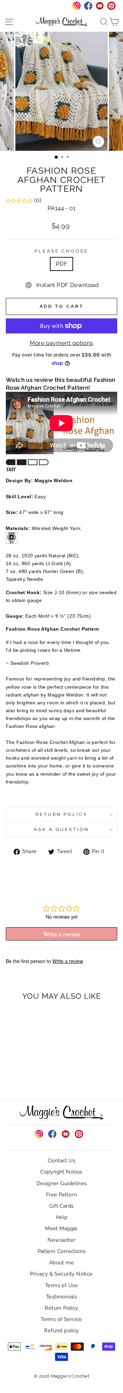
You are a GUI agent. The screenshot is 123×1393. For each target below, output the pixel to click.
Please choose (62, 251)
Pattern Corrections (62, 1251)
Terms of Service (61, 1319)
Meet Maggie (61, 1228)
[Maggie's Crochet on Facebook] (52, 1134)
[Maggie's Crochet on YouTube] (66, 1134)
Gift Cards (61, 1206)
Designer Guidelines (62, 1183)
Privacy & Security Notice (61, 1274)
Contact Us (61, 1161)
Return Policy (62, 814)
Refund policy (61, 1330)
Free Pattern (61, 1195)
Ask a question (62, 829)
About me (61, 1263)
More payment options (61, 343)
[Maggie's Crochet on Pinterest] (79, 1134)
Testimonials (61, 1297)
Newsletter (61, 1240)
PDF (61, 263)
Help (62, 1217)
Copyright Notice (61, 1172)
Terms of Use (61, 1285)
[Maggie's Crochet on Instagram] (39, 1134)
